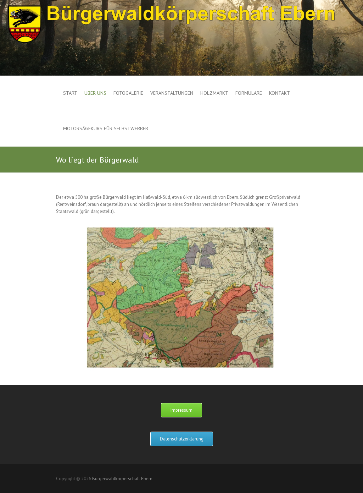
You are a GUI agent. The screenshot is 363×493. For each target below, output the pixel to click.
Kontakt (279, 93)
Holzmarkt (214, 93)
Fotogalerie (128, 93)
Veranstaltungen (171, 93)
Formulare (248, 93)
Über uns (95, 93)
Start (70, 93)
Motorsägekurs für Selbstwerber (105, 128)
